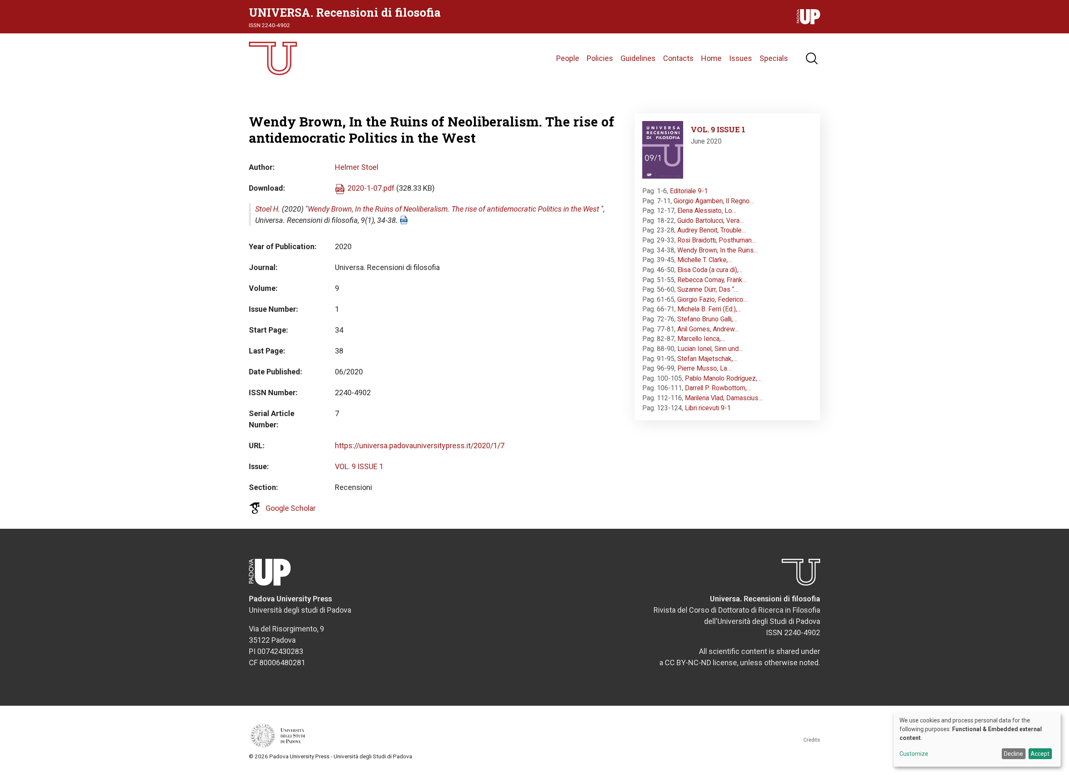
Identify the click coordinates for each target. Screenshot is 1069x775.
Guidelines (638, 58)
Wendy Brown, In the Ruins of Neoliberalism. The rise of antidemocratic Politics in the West (453, 208)
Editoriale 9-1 (689, 191)
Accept (1040, 753)
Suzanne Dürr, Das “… (707, 289)
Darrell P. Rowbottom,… (718, 388)
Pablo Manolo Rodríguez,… (723, 378)
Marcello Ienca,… (701, 339)
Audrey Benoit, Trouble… (711, 230)
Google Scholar (291, 508)
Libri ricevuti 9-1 (708, 408)
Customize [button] (913, 754)
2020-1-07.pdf (371, 188)
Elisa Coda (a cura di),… (709, 270)
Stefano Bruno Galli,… (707, 319)
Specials (774, 58)
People (567, 58)
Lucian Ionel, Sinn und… (710, 349)
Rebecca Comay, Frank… (712, 280)
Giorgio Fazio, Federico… (712, 299)
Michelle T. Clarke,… (704, 260)
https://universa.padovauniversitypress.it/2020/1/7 (419, 445)
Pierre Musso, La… (704, 368)
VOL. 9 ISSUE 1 (359, 466)
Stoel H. (267, 208)
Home (711, 58)
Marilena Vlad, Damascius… (723, 398)
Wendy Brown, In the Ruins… (717, 250)
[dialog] (977, 739)
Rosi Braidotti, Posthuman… (716, 240)
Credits (811, 740)
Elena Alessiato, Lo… (706, 211)
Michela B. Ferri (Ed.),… (709, 309)
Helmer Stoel (356, 167)
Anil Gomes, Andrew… (708, 329)
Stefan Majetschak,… (707, 359)
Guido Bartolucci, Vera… (710, 221)
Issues (740, 58)
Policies (600, 58)
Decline (1013, 753)
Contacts (678, 58)
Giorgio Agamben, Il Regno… (714, 201)
